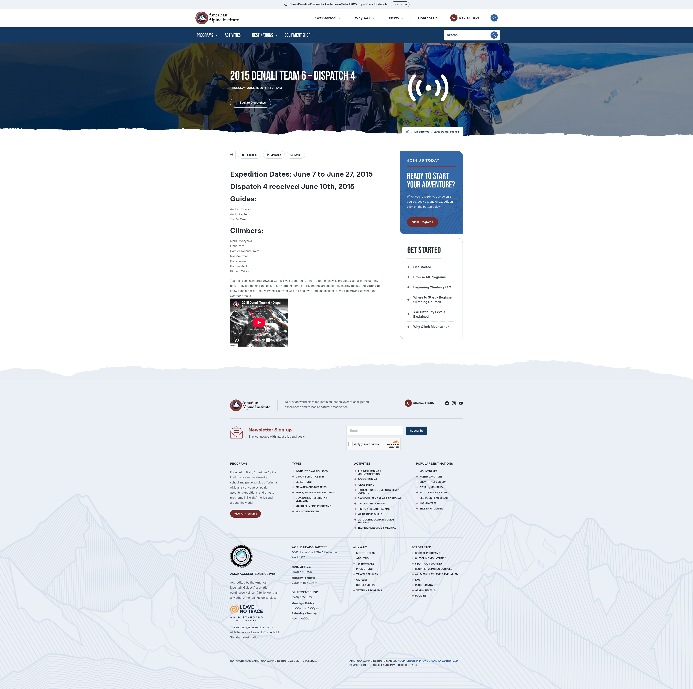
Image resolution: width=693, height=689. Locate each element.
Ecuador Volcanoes (433, 492)
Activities (233, 35)
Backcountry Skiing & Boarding (379, 498)
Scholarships (366, 585)
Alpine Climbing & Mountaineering (370, 473)
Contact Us (427, 18)
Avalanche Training (371, 503)
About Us (362, 558)
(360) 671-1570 (301, 597)
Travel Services (367, 574)
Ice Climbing (366, 484)
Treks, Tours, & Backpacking (315, 492)
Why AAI (362, 18)
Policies (420, 595)
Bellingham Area (431, 508)
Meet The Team (365, 553)
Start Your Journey (428, 563)
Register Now (424, 585)
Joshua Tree (428, 503)
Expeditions (304, 482)
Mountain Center (307, 511)
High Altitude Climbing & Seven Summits (379, 491)
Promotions (364, 569)
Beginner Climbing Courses (433, 569)
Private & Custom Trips (311, 487)
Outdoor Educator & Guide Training (376, 521)
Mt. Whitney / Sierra (433, 482)
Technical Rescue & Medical (377, 527)
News (394, 18)
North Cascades (431, 476)
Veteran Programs (369, 590)
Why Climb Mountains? (430, 558)
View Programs (422, 222)
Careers (362, 579)
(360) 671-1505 (469, 18)
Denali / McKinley (431, 487)
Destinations (262, 35)
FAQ (417, 579)
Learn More (400, 4)
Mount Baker (428, 471)
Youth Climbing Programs (313, 506)
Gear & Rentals (425, 590)
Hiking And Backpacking (374, 509)
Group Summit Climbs (310, 476)
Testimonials (365, 563)
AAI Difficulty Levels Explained (436, 574)
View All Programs (245, 513)
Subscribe (417, 430)
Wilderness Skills (370, 514)
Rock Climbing (367, 479)
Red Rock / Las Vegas (434, 498)
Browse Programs (427, 553)
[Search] (494, 35)
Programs (205, 35)
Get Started (325, 18)
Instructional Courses (312, 471)
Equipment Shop (297, 35)
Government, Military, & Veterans (312, 499)
